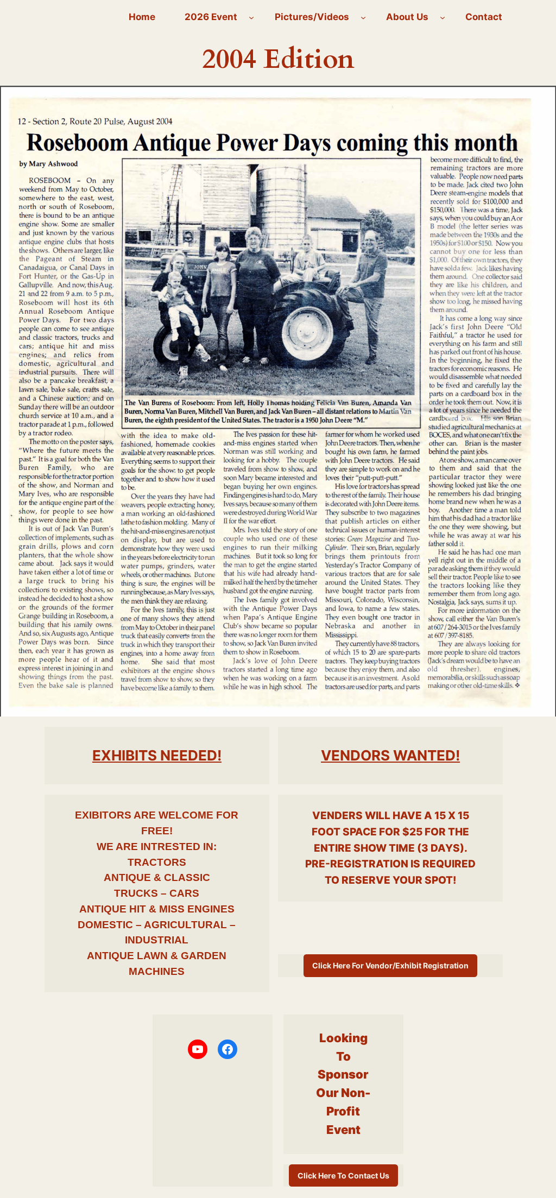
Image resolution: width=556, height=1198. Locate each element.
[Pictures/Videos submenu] (363, 17)
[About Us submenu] (442, 17)
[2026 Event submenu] (251, 17)
